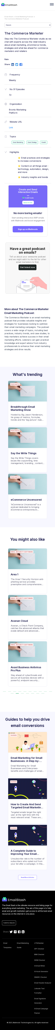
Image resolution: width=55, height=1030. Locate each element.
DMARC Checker (40, 977)
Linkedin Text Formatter (39, 991)
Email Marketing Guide (23, 945)
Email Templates (7, 945)
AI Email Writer (39, 966)
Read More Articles (27, 877)
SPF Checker (39, 949)
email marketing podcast (24, 17)
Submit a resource (9, 923)
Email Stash (8, 17)
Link (11, 127)
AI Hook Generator (41, 971)
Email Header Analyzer (42, 983)
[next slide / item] (51, 618)
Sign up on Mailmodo (28, 229)
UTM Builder (39, 943)
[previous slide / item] (4, 618)
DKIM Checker (39, 960)
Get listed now (27, 267)
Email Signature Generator (40, 1001)
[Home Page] (9, 5)
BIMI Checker (39, 954)
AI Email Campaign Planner (41, 1011)
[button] (4, 691)
